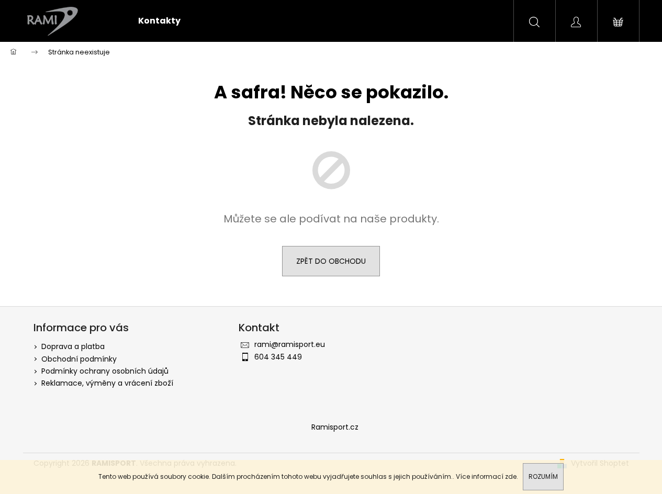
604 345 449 (278, 357)
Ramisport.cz (334, 427)
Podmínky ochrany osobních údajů (105, 371)
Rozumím (543, 476)
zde (511, 476)
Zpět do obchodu (331, 261)
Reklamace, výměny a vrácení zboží (107, 383)
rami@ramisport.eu (289, 344)
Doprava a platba (73, 346)
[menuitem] (159, 21)
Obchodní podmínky (79, 359)
